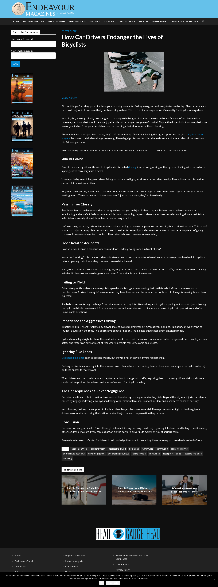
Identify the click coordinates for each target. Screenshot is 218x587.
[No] (214, 579)
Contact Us (20, 566)
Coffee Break (159, 21)
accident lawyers (79, 448)
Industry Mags (56, 21)
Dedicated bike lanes (73, 357)
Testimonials (127, 21)
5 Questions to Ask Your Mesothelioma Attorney (184, 490)
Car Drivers (147, 448)
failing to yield (139, 453)
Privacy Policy (123, 569)
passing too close (193, 453)
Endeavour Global (33, 21)
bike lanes (134, 448)
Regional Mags (77, 21)
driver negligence (96, 453)
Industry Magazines (75, 561)
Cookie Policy (122, 564)
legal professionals (172, 453)
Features (94, 21)
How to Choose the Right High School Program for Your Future (83, 490)
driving (132, 167)
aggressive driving (117, 448)
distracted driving (179, 448)
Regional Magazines (75, 555)
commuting (162, 448)
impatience (154, 453)
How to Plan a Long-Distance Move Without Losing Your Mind (134, 490)
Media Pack (110, 21)
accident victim (98, 448)
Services (143, 21)
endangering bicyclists (118, 453)
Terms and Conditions (183, 21)
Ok (101, 583)
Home (16, 21)
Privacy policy (113, 583)
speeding (67, 458)
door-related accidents (74, 453)
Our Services (71, 566)
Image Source (69, 98)
